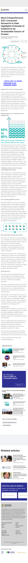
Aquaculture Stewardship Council (10, 37)
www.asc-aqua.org (8, 339)
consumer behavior (7, 425)
